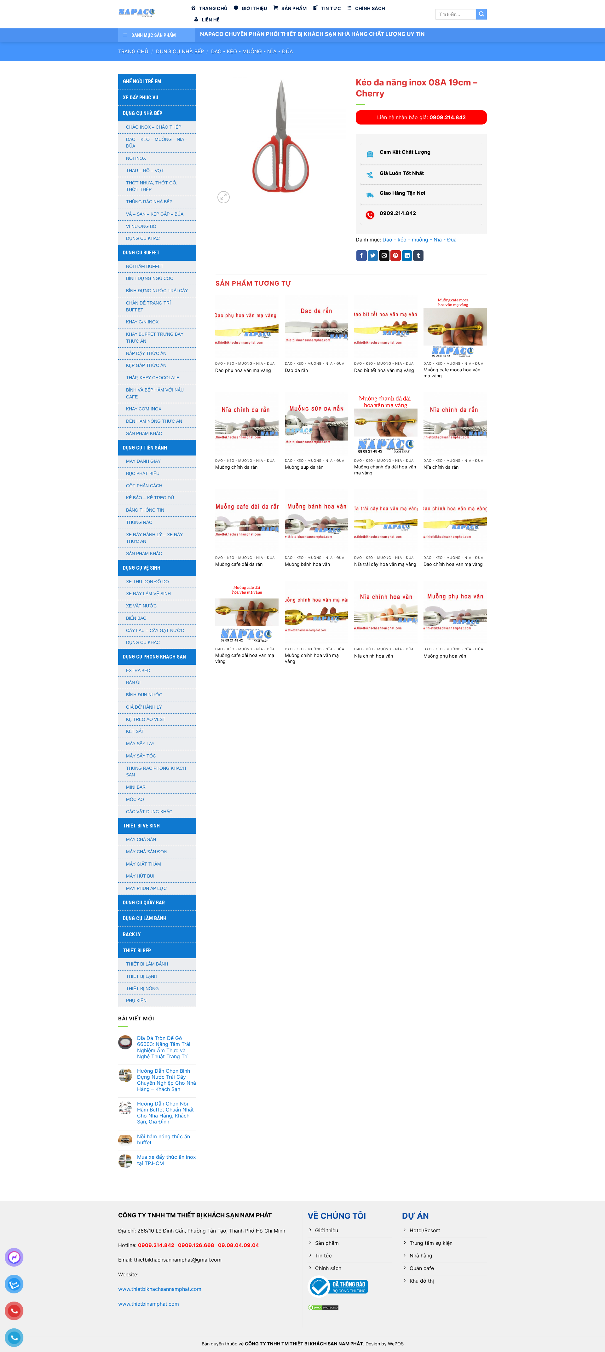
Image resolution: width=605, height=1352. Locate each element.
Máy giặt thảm (143, 864)
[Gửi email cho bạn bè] (384, 255)
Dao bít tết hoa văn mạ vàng (384, 370)
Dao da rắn (296, 370)
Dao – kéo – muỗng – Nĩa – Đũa (156, 143)
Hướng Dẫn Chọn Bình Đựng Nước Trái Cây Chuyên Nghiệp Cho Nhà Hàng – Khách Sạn (166, 1080)
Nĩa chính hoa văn (373, 656)
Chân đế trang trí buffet (148, 306)
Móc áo (135, 799)
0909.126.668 (198, 1245)
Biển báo (136, 618)
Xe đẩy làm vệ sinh (148, 593)
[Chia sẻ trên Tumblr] (418, 255)
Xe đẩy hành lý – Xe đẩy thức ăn (154, 538)
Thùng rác (139, 522)
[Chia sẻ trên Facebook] (361, 255)
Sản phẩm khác (144, 433)
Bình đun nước (144, 695)
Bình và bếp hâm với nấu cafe (155, 393)
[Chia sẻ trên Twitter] (373, 255)
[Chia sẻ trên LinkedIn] (407, 255)
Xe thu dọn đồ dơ (147, 581)
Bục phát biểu (142, 473)
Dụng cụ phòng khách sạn (154, 657)
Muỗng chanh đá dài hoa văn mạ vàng (385, 469)
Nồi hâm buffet (145, 266)
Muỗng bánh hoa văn (307, 564)
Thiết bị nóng (142, 988)
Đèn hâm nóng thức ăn (154, 421)
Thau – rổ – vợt (145, 170)
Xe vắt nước (141, 606)
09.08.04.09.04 (238, 1245)
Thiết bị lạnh (141, 976)
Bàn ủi (133, 682)
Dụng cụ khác (143, 238)
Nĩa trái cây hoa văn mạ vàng (385, 564)
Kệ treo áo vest (145, 719)
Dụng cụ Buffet (141, 253)
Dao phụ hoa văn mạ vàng (243, 370)
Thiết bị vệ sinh (141, 826)
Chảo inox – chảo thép (153, 127)
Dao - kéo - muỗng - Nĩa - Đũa (252, 51)
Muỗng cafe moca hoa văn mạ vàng (452, 372)
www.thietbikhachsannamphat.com (159, 1289)
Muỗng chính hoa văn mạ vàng (312, 658)
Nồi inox (136, 158)
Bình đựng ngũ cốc (149, 278)
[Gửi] (481, 14)
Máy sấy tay (140, 743)
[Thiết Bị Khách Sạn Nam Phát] (149, 14)
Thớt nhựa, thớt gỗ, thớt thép (151, 186)
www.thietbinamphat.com (148, 1304)
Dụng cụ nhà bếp (180, 51)
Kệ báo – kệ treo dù (150, 498)
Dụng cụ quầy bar (144, 903)
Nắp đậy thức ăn (146, 353)
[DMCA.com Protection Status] (323, 1307)
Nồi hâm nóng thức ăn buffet (163, 1140)
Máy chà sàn (141, 839)
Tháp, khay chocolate (152, 377)
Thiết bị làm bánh (147, 964)
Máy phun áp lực (146, 888)
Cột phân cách (144, 486)
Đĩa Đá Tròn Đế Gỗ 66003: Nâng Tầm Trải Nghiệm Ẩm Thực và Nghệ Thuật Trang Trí (163, 1047)
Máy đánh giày (143, 461)
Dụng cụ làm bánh (144, 918)
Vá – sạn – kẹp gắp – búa (154, 214)
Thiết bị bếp (137, 951)
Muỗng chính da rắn (236, 467)
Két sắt (135, 731)
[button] (223, 197)
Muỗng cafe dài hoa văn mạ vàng (244, 658)
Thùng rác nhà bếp (149, 202)
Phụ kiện (136, 1000)
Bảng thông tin (145, 510)
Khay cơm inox (143, 409)
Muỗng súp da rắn (304, 467)
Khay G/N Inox (142, 322)
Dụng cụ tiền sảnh (145, 448)
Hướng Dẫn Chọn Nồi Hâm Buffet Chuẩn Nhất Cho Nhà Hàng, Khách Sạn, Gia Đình (165, 1113)
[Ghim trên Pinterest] (395, 255)
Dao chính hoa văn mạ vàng (453, 564)
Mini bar (136, 787)
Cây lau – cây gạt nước (155, 630)
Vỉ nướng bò (141, 226)
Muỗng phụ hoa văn (445, 656)
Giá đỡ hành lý (144, 707)
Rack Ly (132, 934)
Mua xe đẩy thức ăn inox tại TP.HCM (166, 1160)
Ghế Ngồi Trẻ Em (142, 81)
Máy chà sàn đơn (146, 852)
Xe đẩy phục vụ (140, 98)
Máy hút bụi (140, 876)
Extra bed (138, 670)
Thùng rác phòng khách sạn (156, 772)
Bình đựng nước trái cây (157, 290)
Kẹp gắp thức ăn (146, 365)
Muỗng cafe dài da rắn (238, 564)
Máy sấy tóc (141, 756)
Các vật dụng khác (149, 811)
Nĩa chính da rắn (441, 467)
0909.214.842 (158, 1245)
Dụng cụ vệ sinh (141, 568)
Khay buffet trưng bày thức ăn (154, 338)
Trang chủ (133, 51)
